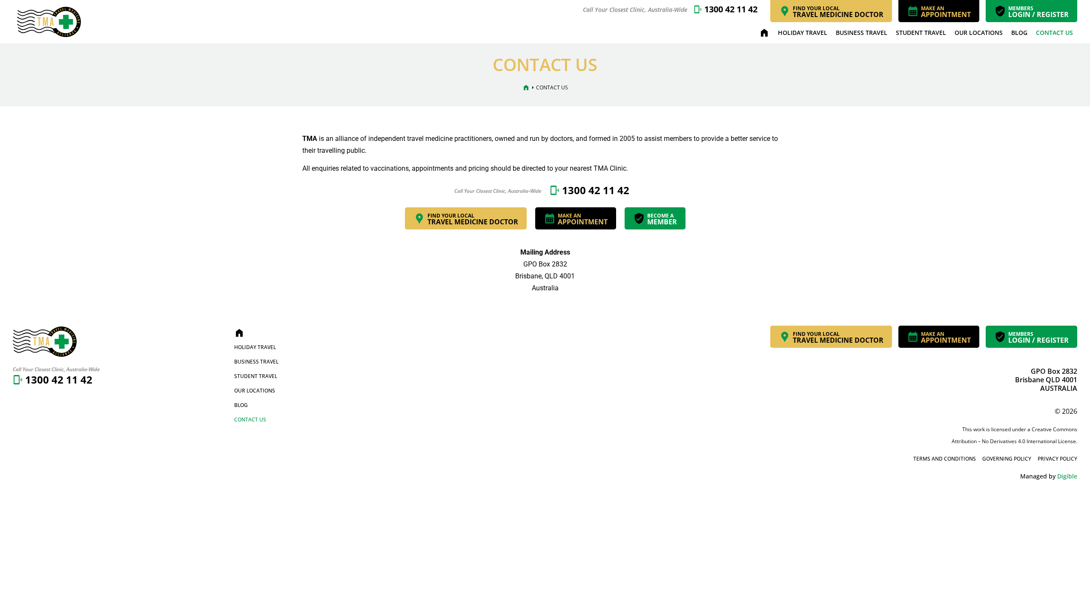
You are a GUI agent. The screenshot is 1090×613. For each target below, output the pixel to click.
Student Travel (921, 33)
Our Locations (979, 33)
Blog (1019, 33)
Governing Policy (1006, 458)
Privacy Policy (1057, 458)
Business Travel (861, 33)
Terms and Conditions (944, 458)
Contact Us (1054, 33)
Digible (1067, 476)
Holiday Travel (802, 33)
